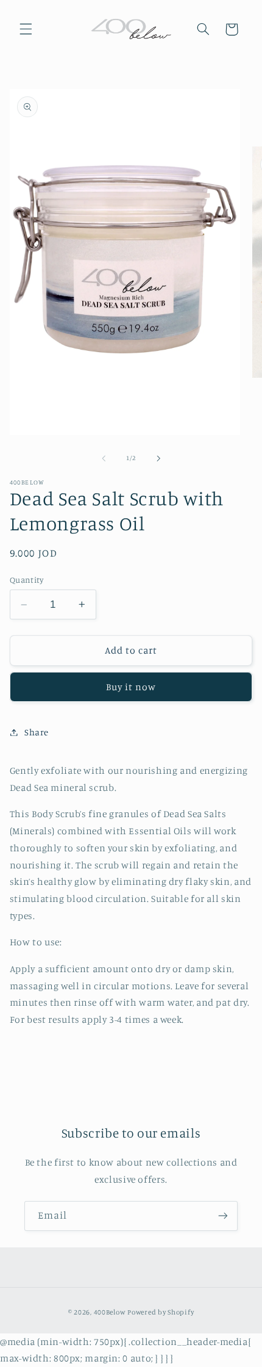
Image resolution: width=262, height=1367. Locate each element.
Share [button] (36, 732)
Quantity (26, 580)
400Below (110, 1312)
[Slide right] (158, 458)
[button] (26, 29)
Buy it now (131, 687)
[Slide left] (103, 458)
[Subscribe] (223, 1216)
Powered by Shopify (160, 1312)
